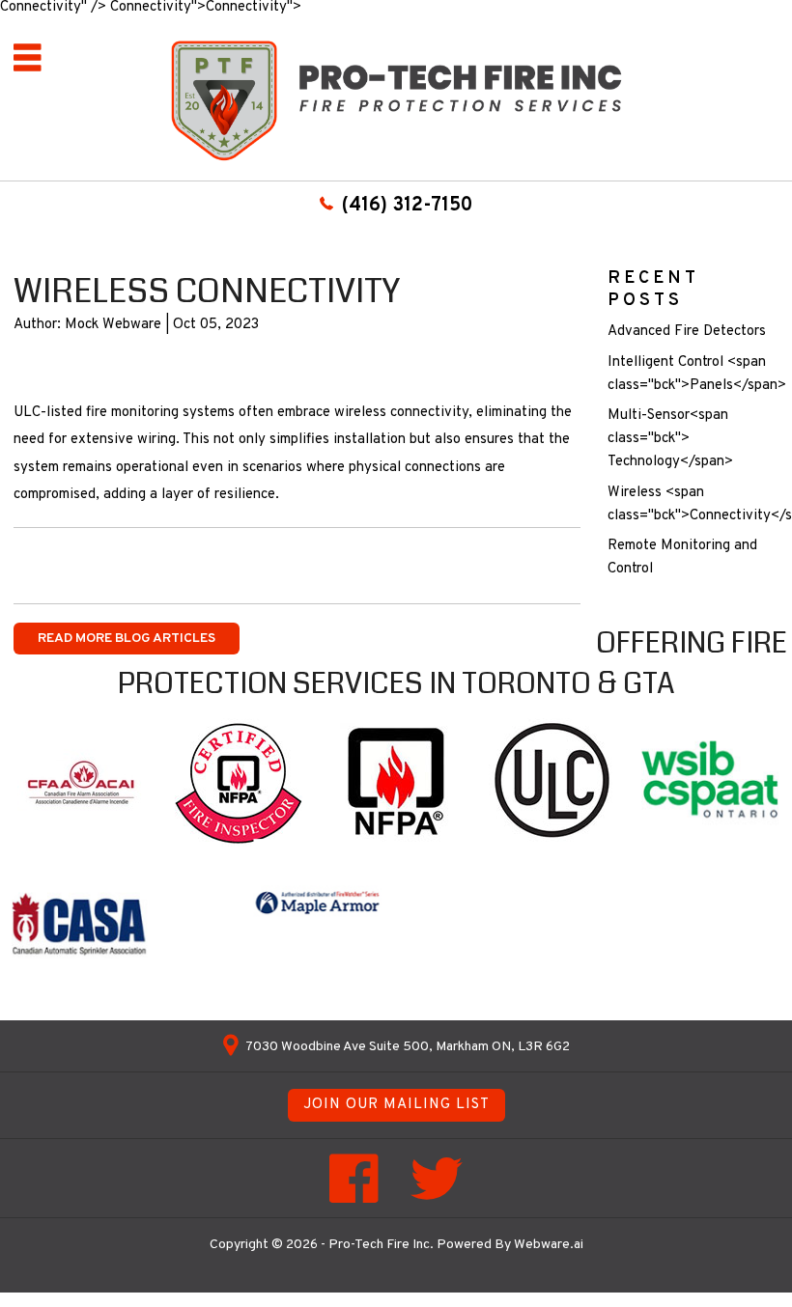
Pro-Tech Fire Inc (379, 1245)
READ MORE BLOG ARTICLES (126, 638)
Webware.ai (548, 1245)
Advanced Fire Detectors (687, 331)
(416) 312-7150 (407, 205)
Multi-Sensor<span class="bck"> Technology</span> (670, 438)
